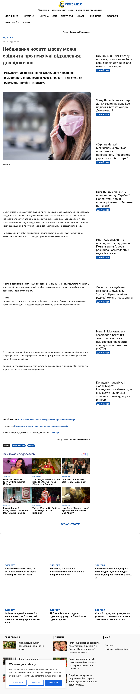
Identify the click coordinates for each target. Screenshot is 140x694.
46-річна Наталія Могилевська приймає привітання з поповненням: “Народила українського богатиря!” (113, 151)
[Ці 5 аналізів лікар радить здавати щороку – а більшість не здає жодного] (70, 594)
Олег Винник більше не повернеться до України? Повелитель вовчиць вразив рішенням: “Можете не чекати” (114, 198)
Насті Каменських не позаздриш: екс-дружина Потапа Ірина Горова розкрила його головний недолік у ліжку (113, 246)
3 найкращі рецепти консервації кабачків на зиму (31, 645)
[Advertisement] (47, 188)
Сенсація (55, 432)
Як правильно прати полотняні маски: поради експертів (41, 426)
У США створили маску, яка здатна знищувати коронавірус (46, 419)
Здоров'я (8, 37)
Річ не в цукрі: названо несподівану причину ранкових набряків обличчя (67, 571)
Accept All (53, 682)
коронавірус (19, 445)
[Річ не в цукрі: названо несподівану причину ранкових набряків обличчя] (70, 549)
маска (31, 445)
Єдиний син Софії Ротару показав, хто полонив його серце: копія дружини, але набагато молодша (114, 61)
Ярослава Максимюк (79, 32)
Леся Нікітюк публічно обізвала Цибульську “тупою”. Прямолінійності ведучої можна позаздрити (114, 292)
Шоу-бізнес (103, 70)
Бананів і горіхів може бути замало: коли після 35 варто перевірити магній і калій (20, 571)
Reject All (36, 682)
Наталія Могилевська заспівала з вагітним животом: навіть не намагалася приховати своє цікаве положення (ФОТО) (111, 340)
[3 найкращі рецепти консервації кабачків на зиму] (9, 645)
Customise (18, 682)
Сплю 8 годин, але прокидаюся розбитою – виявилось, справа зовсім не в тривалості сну (112, 616)
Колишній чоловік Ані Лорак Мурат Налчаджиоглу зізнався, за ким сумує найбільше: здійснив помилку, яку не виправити (114, 391)
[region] (35, 674)
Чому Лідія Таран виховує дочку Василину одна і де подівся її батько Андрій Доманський (113, 105)
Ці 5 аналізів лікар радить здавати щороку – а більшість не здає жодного (68, 616)
